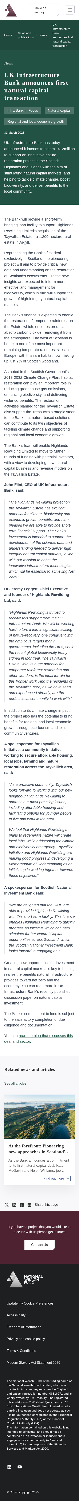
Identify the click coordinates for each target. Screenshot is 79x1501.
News (43, 35)
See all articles (15, 1083)
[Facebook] (21, 1204)
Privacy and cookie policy (26, 1339)
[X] (6, 1204)
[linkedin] (9, 1466)
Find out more (53, 1179)
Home (8, 35)
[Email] (29, 1204)
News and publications (26, 35)
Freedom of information (24, 1327)
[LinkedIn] (14, 1204)
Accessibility (16, 1315)
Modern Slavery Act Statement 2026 (33, 1362)
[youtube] (19, 1466)
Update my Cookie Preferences (30, 1303)
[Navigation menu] (70, 10)
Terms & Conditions (21, 1351)
